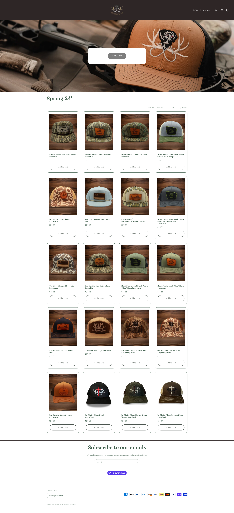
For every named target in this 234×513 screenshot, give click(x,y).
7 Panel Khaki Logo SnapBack (98, 350)
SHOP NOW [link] (117, 56)
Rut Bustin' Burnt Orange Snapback (60, 416)
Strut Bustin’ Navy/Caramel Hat (61, 351)
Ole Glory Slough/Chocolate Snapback (61, 287)
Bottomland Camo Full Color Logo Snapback (133, 351)
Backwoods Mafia (57, 504)
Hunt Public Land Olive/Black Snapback (170, 287)
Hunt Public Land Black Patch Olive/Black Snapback (134, 287)
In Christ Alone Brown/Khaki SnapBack (170, 416)
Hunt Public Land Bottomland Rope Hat (98, 156)
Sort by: (151, 107)
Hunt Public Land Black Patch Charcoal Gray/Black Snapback (170, 221)
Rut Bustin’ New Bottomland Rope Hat (97, 287)
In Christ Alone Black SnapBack (94, 416)
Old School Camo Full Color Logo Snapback (169, 351)
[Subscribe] (137, 462)
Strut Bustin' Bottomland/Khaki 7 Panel (133, 220)
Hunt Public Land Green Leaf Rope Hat (134, 156)
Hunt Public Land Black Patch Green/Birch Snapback (170, 156)
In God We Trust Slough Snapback (59, 220)
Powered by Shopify (70, 504)
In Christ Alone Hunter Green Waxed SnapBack (134, 416)
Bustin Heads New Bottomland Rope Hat (62, 156)
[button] (5, 10)
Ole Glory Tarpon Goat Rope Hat (97, 220)
